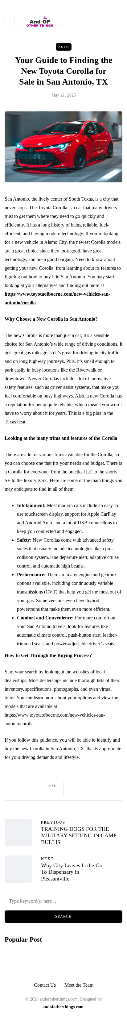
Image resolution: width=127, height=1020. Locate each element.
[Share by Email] (73, 793)
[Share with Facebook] (73, 786)
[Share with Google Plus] (89, 786)
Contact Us (45, 985)
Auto (63, 46)
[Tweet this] (81, 786)
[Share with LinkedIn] (96, 786)
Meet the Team (78, 985)
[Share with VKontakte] (112, 786)
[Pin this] (104, 786)
